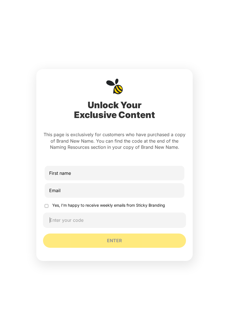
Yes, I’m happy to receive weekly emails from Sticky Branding (108, 205)
